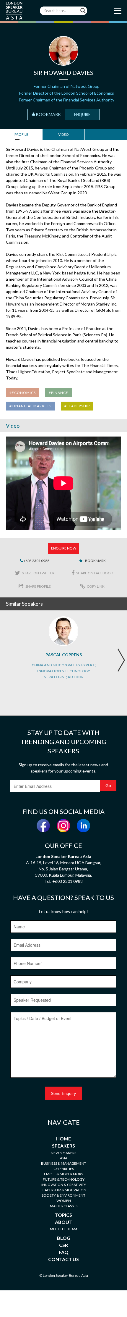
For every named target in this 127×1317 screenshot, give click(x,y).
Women (63, 1200)
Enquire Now (63, 548)
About (63, 1222)
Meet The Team (63, 1229)
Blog (63, 1238)
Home (63, 1138)
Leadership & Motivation (63, 1190)
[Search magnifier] (83, 11)
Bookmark (48, 114)
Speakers (63, 1145)
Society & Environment (63, 1195)
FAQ (64, 1252)
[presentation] (121, 660)
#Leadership (77, 406)
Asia (63, 1158)
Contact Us (63, 1259)
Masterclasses (63, 1206)
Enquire (82, 114)
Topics (63, 1215)
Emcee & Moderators (63, 1174)
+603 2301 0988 (36, 560)
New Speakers (63, 1152)
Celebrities (63, 1168)
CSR (63, 1245)
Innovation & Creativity (63, 1184)
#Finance (58, 392)
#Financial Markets (30, 406)
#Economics (22, 392)
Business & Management (63, 1163)
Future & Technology (63, 1179)
